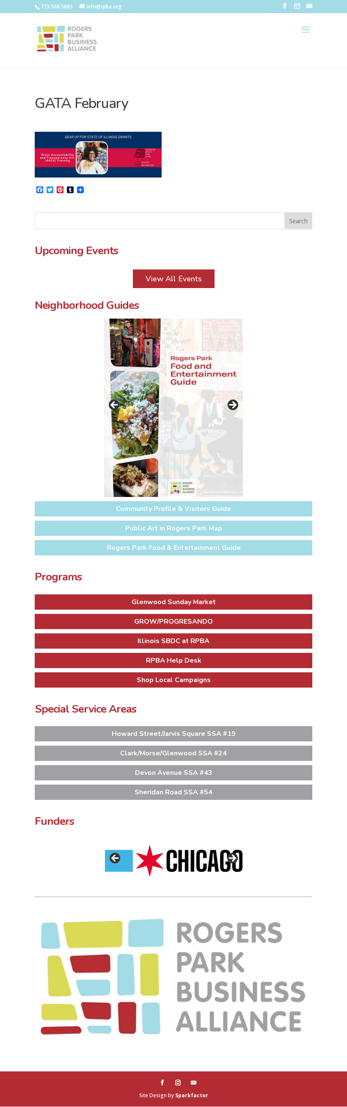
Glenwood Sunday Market (174, 602)
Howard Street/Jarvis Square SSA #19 (174, 733)
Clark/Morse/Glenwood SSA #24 (173, 753)
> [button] (232, 405)
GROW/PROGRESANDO (173, 621)
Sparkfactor (191, 1095)
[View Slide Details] (173, 408)
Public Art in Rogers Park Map (173, 528)
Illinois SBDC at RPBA (173, 641)
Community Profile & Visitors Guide (173, 508)
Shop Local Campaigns (174, 680)
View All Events (174, 279)
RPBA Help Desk (173, 660)
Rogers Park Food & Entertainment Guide (174, 547)
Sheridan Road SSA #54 (173, 792)
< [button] (114, 405)
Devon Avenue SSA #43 (173, 772)
